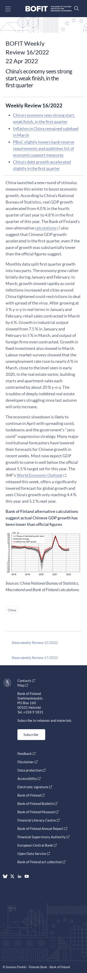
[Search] (75, 8)
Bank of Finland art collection (39, 862)
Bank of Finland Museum (36, 812)
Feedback (24, 753)
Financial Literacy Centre (36, 820)
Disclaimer (25, 762)
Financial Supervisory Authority (41, 837)
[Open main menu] (12, 8)
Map (20, 685)
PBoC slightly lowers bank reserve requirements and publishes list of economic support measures (43, 148)
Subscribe (30, 734)
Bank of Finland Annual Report (40, 828)
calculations (46, 227)
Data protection (29, 770)
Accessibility (27, 778)
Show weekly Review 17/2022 (35, 658)
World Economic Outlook (39, 475)
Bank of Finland (29, 795)
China (12, 610)
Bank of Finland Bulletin (35, 803)
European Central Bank (35, 845)
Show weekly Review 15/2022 (35, 642)
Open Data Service (31, 853)
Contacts (24, 680)
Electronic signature (32, 787)
